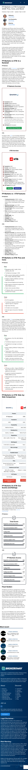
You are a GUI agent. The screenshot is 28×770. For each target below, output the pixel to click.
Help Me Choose (6, 697)
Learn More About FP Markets (14, 128)
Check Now (24, 480)
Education (18, 696)
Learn (17, 697)
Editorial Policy (5, 696)
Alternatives (19, 691)
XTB (11, 135)
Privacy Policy (23, 766)
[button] (20, 3)
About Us (4, 688)
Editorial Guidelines (6, 693)
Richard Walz (12, 24)
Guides (18, 693)
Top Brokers (19, 688)
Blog (17, 699)
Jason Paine (11, 17)
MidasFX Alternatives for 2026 (13, 640)
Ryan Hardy (11, 20)
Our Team (4, 691)
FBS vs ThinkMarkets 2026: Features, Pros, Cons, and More (13, 634)
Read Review (17, 188)
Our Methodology (6, 694)
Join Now (10, 188)
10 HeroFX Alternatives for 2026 (13, 646)
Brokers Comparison (13, 631)
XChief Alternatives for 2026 (13, 652)
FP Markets (14, 68)
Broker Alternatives (13, 639)
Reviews (18, 694)
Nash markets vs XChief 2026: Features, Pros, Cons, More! (13, 658)
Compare (18, 690)
